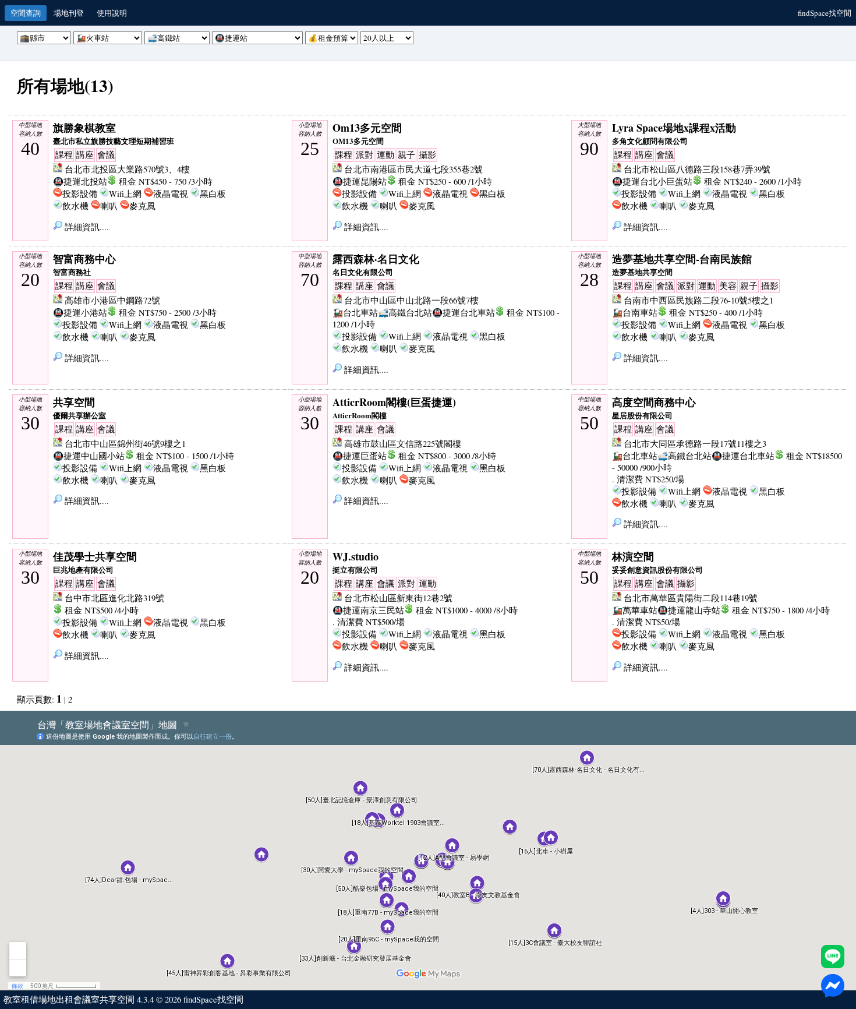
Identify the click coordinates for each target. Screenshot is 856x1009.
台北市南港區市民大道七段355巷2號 (413, 169)
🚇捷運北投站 (80, 181)
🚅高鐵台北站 (405, 312)
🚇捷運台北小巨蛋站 (652, 181)
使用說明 (112, 13)
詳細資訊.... (85, 226)
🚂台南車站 (634, 312)
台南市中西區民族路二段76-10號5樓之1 (698, 300)
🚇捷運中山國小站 (89, 455)
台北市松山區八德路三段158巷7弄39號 (697, 169)
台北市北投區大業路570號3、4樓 (127, 169)
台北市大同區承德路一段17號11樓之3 (695, 443)
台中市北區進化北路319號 (114, 598)
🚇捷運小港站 (80, 312)
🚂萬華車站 (634, 610)
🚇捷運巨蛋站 (360, 455)
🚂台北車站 (355, 312)
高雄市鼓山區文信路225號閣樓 (402, 443)
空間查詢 (25, 13)
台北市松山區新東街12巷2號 (398, 598)
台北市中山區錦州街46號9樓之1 (125, 443)
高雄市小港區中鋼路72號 (112, 300)
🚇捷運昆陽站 (360, 181)
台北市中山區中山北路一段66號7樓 (411, 300)
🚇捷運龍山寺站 (688, 610)
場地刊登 (69, 13)
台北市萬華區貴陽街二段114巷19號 (691, 598)
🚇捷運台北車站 (463, 312)
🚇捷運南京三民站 (368, 610)
